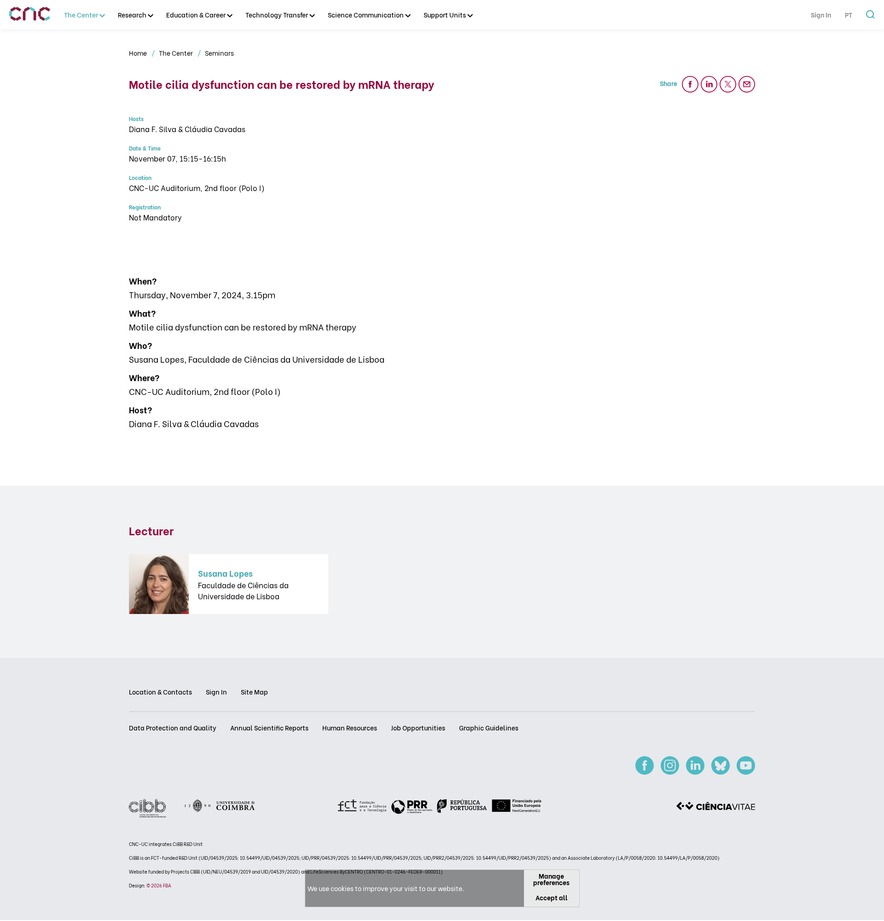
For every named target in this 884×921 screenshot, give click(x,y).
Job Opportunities (418, 727)
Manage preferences (551, 879)
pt (848, 14)
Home (138, 53)
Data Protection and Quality (172, 727)
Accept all (551, 897)
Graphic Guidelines (488, 727)
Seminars (219, 53)
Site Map (254, 691)
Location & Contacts (160, 691)
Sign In (821, 14)
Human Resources (349, 727)
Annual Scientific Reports (269, 727)
